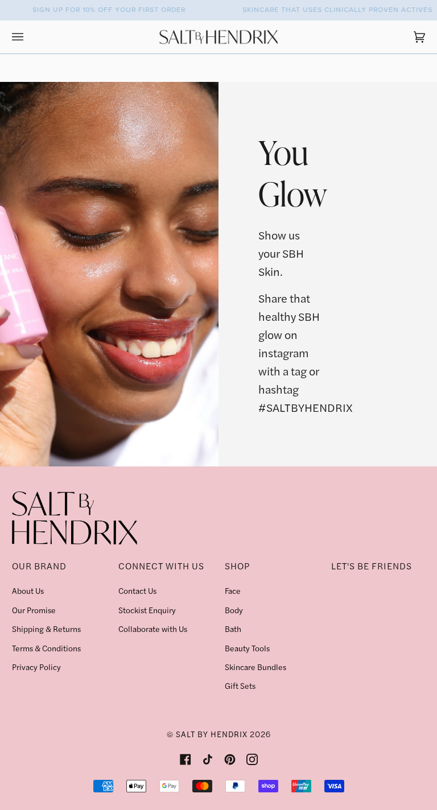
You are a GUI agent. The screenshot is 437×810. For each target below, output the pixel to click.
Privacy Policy (36, 666)
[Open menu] (29, 36)
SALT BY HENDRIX (212, 733)
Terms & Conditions (46, 648)
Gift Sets (240, 685)
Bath (233, 628)
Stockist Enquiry (147, 609)
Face (233, 590)
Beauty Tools (247, 648)
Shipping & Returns (46, 628)
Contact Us (137, 590)
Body (234, 609)
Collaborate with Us (152, 628)
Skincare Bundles (255, 666)
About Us (28, 590)
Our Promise (34, 609)
